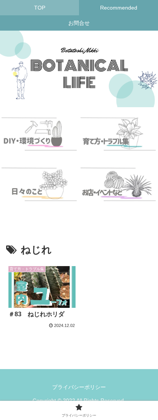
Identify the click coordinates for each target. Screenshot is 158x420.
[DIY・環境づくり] (39, 138)
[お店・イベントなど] (118, 189)
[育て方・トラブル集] (118, 138)
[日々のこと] (39, 189)
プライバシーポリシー (79, 387)
